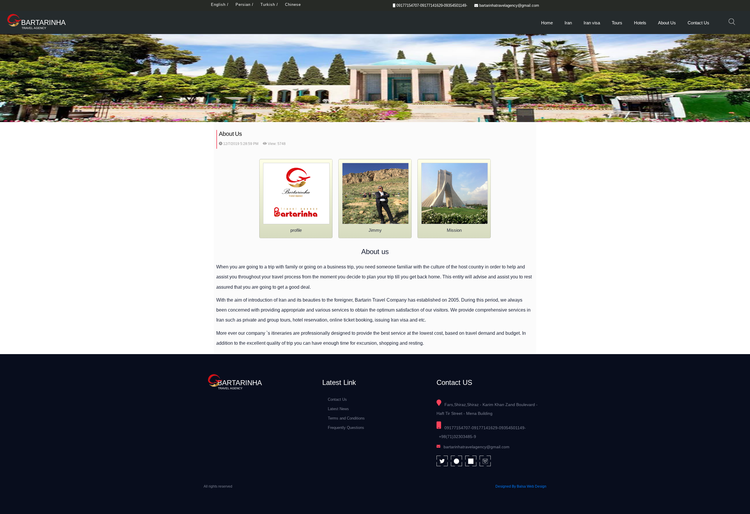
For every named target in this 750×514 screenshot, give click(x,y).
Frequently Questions (346, 427)
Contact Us (698, 22)
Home (547, 22)
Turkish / (269, 4)
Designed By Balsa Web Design (520, 486)
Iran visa (592, 22)
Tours (617, 22)
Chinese (293, 4)
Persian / (244, 4)
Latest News (338, 409)
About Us (667, 22)
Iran (568, 22)
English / (220, 4)
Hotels (640, 22)
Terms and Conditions (346, 418)
